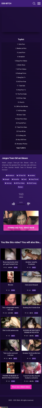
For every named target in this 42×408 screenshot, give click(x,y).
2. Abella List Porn (21, 48)
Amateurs (11, 175)
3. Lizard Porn (21, 52)
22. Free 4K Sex (21, 131)
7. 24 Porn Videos (21, 69)
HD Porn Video (20, 183)
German (8, 183)
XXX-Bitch (6, 3)
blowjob (6, 179)
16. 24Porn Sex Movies (21, 106)
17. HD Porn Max (21, 110)
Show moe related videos (21, 387)
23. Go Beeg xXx (21, 135)
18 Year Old (21, 175)
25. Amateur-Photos (21, 144)
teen (21, 187)
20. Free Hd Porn (21, 123)
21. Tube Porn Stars (21, 127)
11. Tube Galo (21, 85)
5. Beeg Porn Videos (21, 61)
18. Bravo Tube (21, 115)
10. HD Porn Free (21, 81)
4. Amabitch (21, 56)
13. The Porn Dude (21, 94)
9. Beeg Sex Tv (21, 77)
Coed (24, 179)
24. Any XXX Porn (21, 139)
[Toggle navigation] (39, 3)
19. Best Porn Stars (21, 119)
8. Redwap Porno (21, 73)
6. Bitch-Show (21, 65)
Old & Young (32, 183)
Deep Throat (34, 179)
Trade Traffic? (20, 148)
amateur (32, 175)
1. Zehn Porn (21, 44)
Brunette (16, 179)
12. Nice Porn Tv (21, 90)
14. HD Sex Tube (21, 98)
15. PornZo (21, 102)
